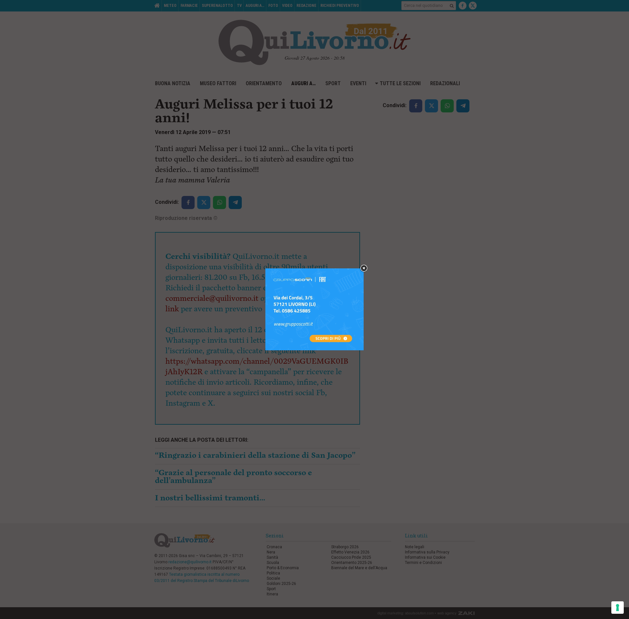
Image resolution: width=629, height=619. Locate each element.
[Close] (363, 268)
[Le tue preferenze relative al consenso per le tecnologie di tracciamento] (617, 607)
